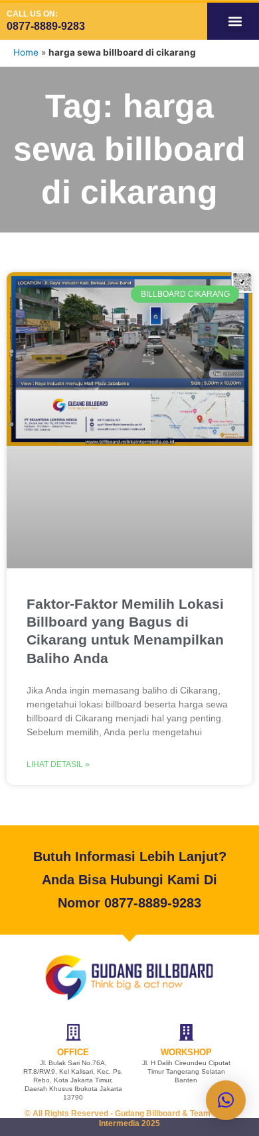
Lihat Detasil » (58, 764)
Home (26, 52)
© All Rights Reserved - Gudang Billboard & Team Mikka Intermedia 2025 (130, 1119)
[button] (235, 21)
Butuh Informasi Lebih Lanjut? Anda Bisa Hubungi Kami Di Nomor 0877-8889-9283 (129, 879)
